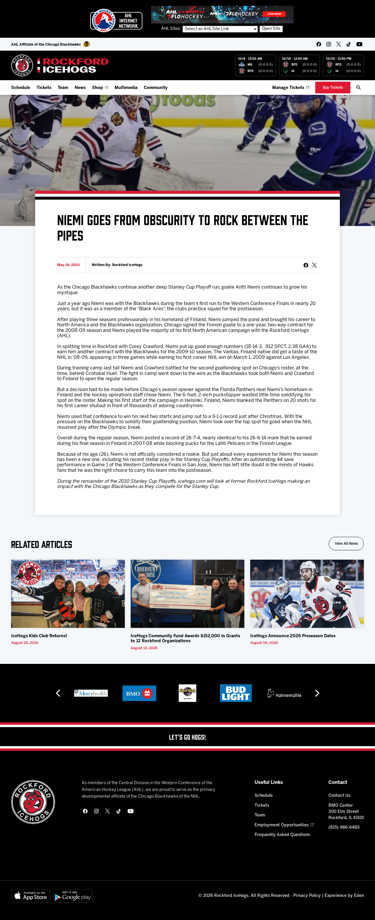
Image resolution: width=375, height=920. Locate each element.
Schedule (20, 88)
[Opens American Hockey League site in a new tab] (116, 20)
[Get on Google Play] (73, 895)
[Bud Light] (235, 693)
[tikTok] (348, 44)
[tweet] (314, 265)
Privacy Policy (307, 896)
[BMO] (139, 693)
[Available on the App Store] (30, 895)
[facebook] (318, 44)
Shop (97, 88)
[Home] (60, 65)
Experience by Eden (344, 896)
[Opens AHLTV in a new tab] (222, 14)
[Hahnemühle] (284, 693)
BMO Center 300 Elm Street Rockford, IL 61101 (346, 812)
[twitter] (338, 44)
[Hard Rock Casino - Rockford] (187, 693)
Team (63, 88)
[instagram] (328, 44)
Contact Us (339, 796)
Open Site (271, 29)
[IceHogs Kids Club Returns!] (68, 594)
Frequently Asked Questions (282, 835)
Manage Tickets (288, 88)
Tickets (44, 88)
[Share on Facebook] (305, 265)
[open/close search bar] (358, 87)
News (80, 88)
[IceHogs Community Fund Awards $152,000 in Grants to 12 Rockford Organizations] (187, 594)
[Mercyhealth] (91, 693)
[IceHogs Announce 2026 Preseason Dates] (307, 594)
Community (156, 88)
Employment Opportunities (281, 825)
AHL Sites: (171, 29)
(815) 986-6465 (343, 828)
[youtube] (359, 44)
